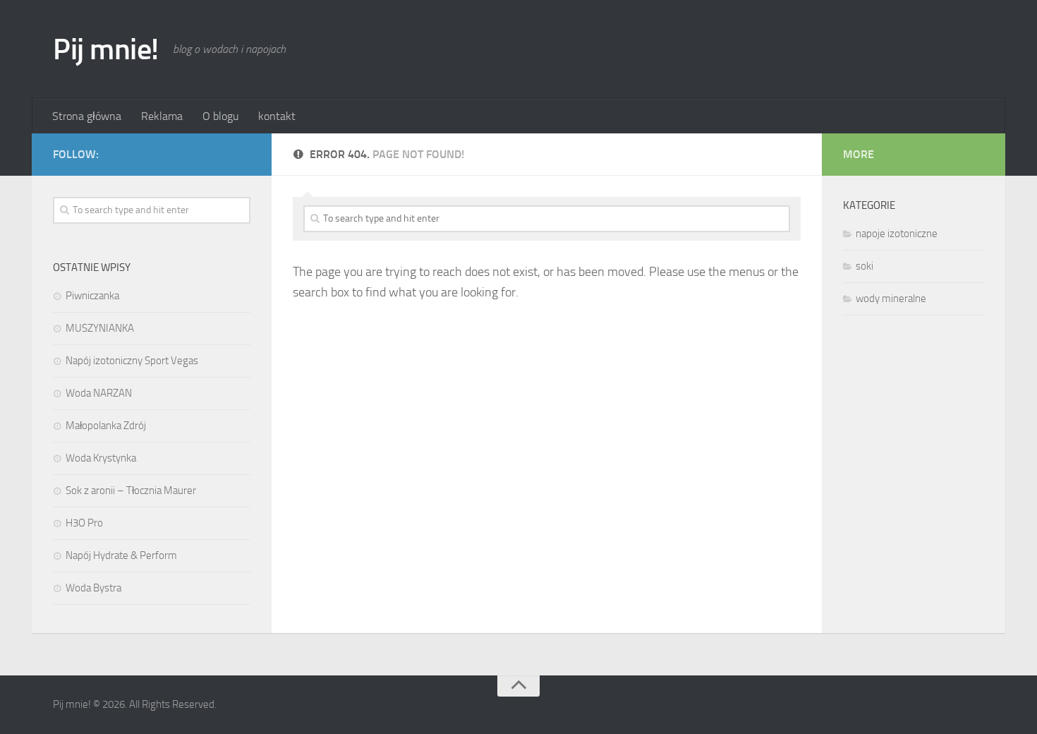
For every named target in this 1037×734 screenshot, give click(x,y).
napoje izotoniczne (897, 233)
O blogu (220, 116)
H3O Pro (84, 523)
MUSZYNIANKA (100, 328)
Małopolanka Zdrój (106, 425)
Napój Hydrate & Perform (121, 555)
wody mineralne (891, 298)
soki (864, 266)
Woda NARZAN (99, 393)
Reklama (162, 116)
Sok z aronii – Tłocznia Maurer (131, 490)
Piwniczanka (92, 295)
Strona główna (86, 116)
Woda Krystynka (101, 458)
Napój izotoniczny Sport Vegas (132, 360)
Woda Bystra (93, 588)
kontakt (277, 116)
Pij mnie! (106, 49)
